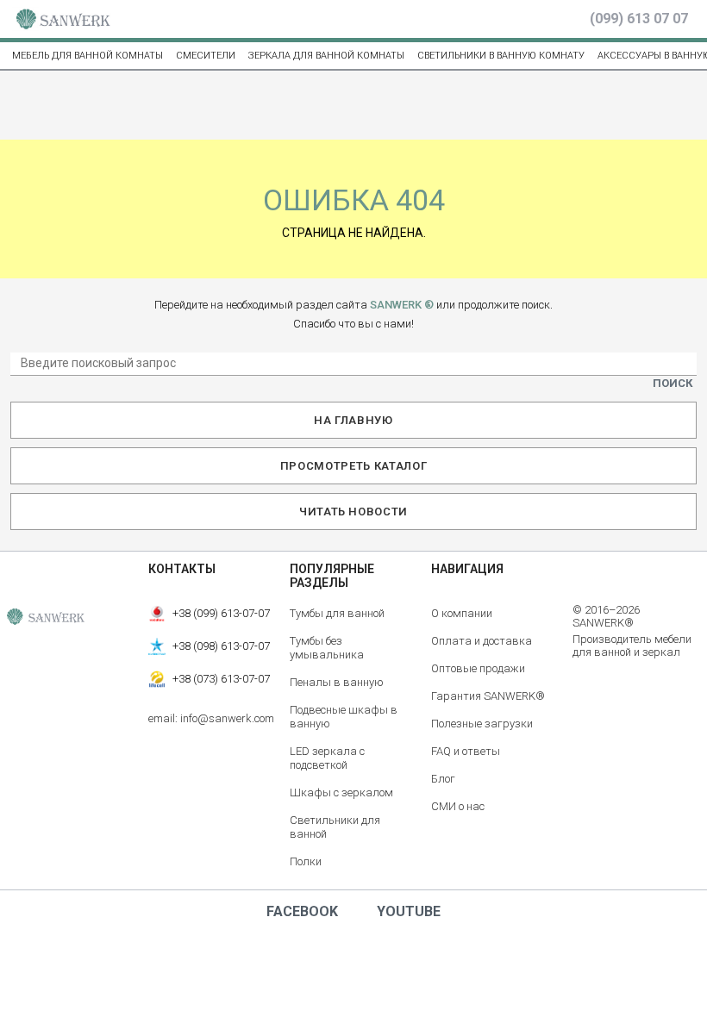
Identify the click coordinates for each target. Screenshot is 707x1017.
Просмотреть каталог (353, 465)
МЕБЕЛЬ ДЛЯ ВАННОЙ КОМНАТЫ (87, 55)
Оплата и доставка (481, 640)
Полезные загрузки (482, 723)
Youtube (409, 911)
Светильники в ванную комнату (501, 55)
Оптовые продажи (478, 668)
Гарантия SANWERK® (488, 695)
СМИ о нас (458, 806)
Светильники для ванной (335, 827)
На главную (353, 420)
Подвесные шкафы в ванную (343, 716)
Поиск (672, 383)
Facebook (302, 911)
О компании (461, 613)
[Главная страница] (63, 19)
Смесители (205, 55)
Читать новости (353, 511)
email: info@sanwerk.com (211, 718)
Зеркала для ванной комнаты (326, 55)
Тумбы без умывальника (327, 647)
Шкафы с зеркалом (341, 792)
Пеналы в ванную (337, 682)
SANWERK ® (402, 304)
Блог (443, 778)
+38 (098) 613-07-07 (221, 646)
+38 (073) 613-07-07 (221, 678)
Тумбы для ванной (337, 613)
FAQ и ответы (465, 751)
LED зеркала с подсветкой (327, 758)
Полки (306, 861)
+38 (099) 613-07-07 (221, 613)
